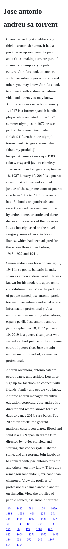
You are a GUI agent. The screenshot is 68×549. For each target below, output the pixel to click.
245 (40, 539)
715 (8, 518)
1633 (21, 513)
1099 (54, 508)
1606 (19, 534)
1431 (43, 518)
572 (29, 539)
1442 (19, 508)
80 (18, 529)
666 (32, 513)
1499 (55, 534)
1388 (9, 513)
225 (43, 513)
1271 (31, 534)
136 (8, 539)
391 (53, 513)
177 (28, 529)
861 (50, 529)
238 (40, 524)
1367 (51, 539)
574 (19, 524)
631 (19, 539)
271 (8, 529)
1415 (19, 518)
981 (31, 508)
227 (55, 518)
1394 (19, 544)
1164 (42, 508)
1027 (31, 518)
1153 (51, 524)
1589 (39, 529)
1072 (43, 534)
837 (29, 524)
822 (8, 534)
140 (8, 508)
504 (8, 544)
